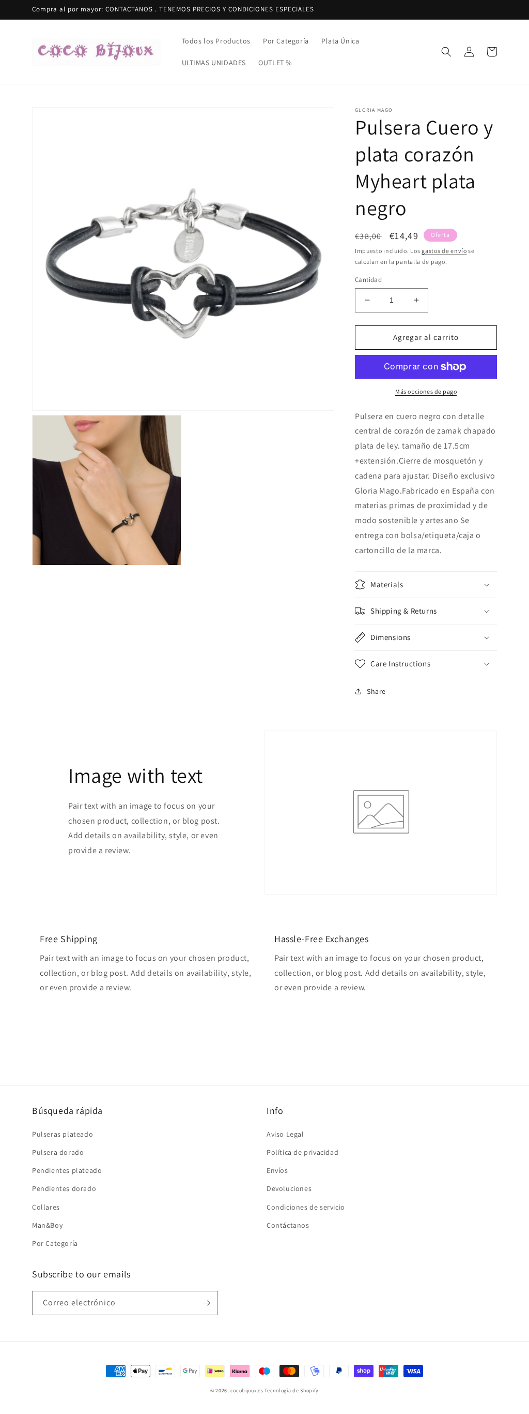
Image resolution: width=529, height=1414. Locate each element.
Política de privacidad (302, 1152)
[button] (446, 51)
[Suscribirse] (206, 1303)
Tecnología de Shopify (291, 1390)
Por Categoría (55, 1243)
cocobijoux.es (246, 1390)
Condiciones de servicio (306, 1207)
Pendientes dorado (64, 1188)
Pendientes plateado (67, 1170)
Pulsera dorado (58, 1152)
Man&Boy (47, 1225)
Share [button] (376, 691)
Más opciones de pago (426, 391)
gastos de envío (444, 251)
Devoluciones (289, 1188)
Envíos (277, 1170)
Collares (46, 1207)
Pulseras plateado (62, 1134)
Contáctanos (288, 1225)
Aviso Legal (285, 1134)
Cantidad (368, 279)
